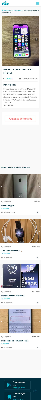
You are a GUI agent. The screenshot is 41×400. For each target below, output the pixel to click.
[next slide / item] (36, 39)
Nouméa (8, 10)
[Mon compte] (37, 3)
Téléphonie (17, 10)
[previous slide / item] (1, 186)
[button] (19, 196)
